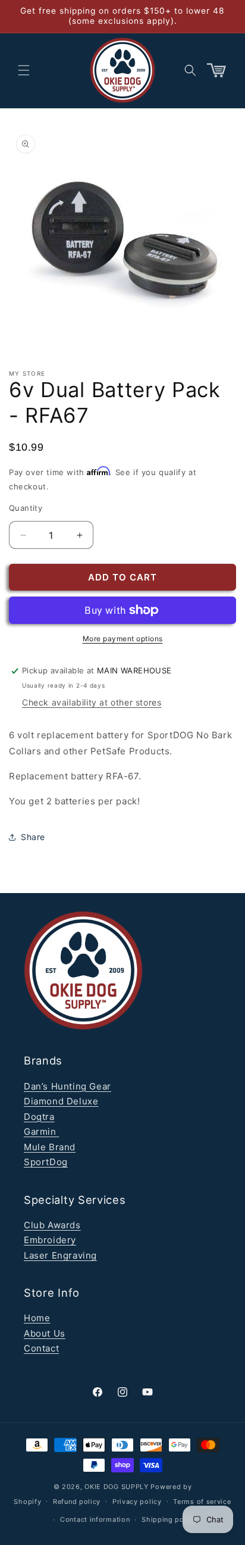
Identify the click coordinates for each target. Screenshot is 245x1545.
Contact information (95, 1519)
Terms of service (202, 1501)
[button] (24, 70)
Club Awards (52, 1225)
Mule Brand (50, 1147)
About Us (44, 1333)
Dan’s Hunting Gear (67, 1086)
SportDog (46, 1162)
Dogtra (39, 1116)
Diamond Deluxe (61, 1101)
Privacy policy (137, 1501)
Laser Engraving (60, 1255)
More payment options (123, 638)
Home (37, 1318)
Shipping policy (169, 1519)
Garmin (41, 1131)
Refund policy (76, 1501)
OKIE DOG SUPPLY (116, 1486)
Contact (41, 1348)
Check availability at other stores (91, 702)
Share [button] (33, 837)
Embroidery (50, 1240)
